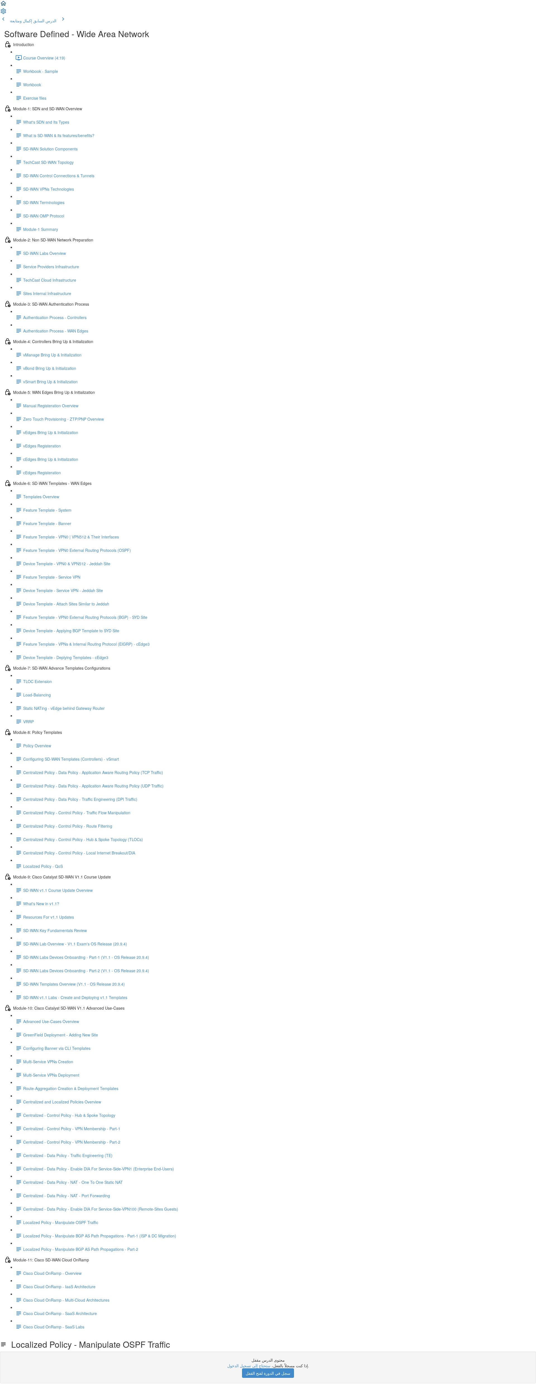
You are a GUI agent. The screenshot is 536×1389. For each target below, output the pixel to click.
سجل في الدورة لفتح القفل (268, 1373)
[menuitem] (3, 13)
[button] (3, 5)
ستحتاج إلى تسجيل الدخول (249, 1365)
